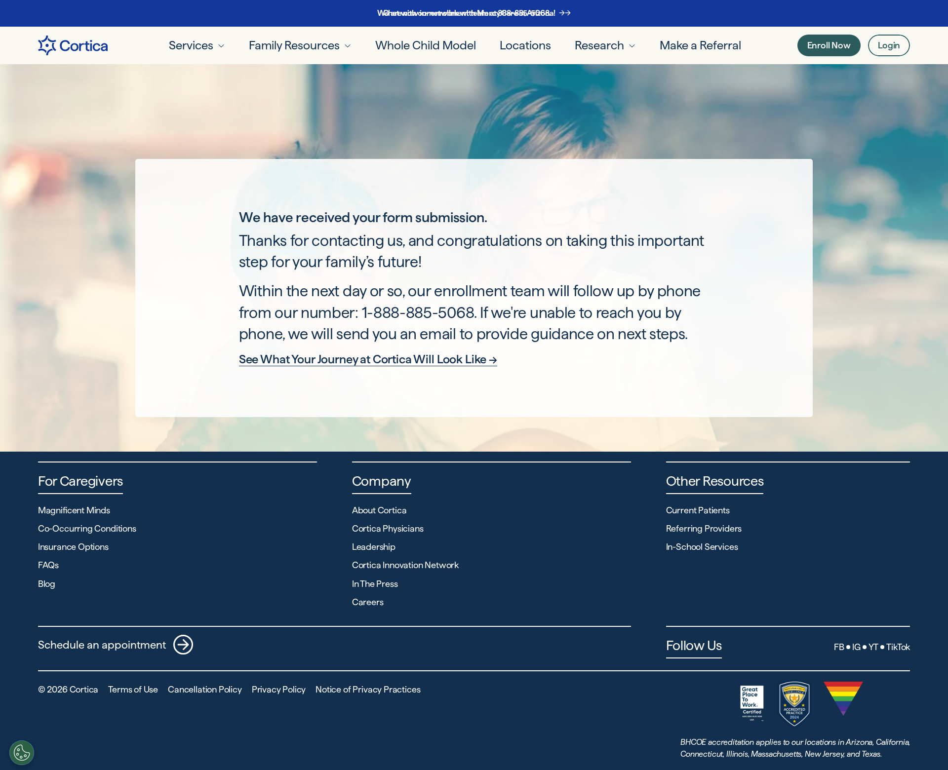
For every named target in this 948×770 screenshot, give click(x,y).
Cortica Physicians (388, 528)
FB (839, 647)
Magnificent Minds (74, 510)
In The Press (375, 583)
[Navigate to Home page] (73, 45)
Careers (368, 602)
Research (599, 45)
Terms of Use (133, 689)
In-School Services (702, 546)
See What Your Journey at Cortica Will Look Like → (368, 359)
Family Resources (294, 45)
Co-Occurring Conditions (87, 528)
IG (856, 647)
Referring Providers (704, 528)
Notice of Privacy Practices (368, 689)
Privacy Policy (279, 689)
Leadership (373, 546)
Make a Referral (700, 45)
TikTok (898, 647)
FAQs (48, 565)
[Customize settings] (21, 752)
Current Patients (698, 510)
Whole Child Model (425, 45)
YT (874, 647)
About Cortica (379, 510)
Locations (525, 45)
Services (191, 45)
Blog (46, 583)
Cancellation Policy (205, 689)
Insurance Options (73, 546)
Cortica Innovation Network (405, 565)
